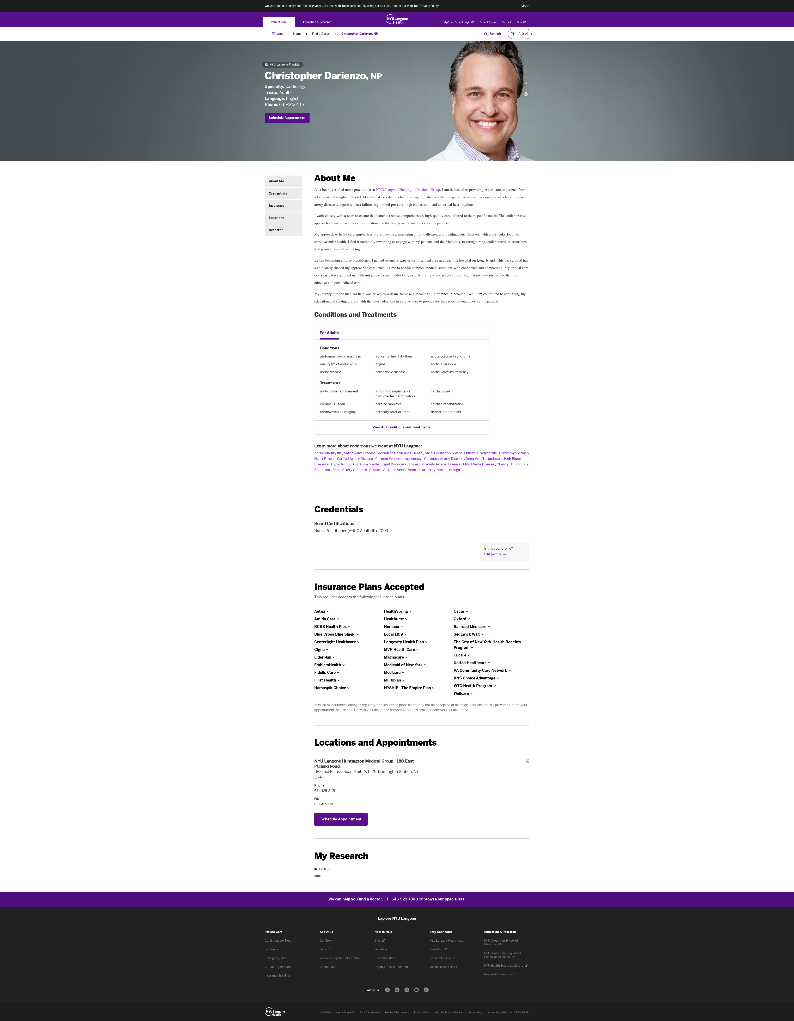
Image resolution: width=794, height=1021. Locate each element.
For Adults (329, 333)
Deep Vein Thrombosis (483, 459)
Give (520, 22)
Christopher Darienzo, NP (359, 34)
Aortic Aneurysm (327, 453)
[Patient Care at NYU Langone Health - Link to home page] (397, 19)
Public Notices (421, 1012)
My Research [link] (341, 856)
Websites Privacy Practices (449, 1012)
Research (276, 230)
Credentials (278, 193)
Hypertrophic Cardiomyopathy (355, 464)
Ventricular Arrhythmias (427, 470)
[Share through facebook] (526, 73)
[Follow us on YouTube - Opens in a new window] (416, 990)
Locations (276, 218)
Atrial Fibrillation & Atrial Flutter (450, 453)
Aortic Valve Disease (359, 453)
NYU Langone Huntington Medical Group (408, 189)
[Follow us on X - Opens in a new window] (397, 990)
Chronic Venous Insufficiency (398, 459)
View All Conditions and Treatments (402, 427)
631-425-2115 (291, 104)
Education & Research (317, 22)
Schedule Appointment (287, 118)
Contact (506, 22)
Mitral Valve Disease (478, 464)
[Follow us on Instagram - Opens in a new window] (406, 990)
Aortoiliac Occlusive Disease (400, 453)
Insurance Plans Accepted (369, 587)
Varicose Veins (394, 470)
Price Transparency (370, 1012)
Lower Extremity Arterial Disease (434, 464)
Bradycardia (487, 453)
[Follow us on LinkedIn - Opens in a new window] (426, 990)
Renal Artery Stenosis (349, 470)
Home (297, 34)
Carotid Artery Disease (355, 459)
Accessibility (476, 1012)
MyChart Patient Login (457, 22)
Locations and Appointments (375, 742)
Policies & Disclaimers (397, 1012)
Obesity (503, 464)
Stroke (374, 470)
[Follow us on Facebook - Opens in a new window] (387, 990)
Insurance (276, 206)
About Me (276, 181)
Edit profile (492, 554)
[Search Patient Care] (486, 34)
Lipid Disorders (394, 464)
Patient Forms (488, 22)
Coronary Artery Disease (443, 459)
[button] (525, 6)
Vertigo (454, 470)
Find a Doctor (321, 34)
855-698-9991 (521, 1012)
